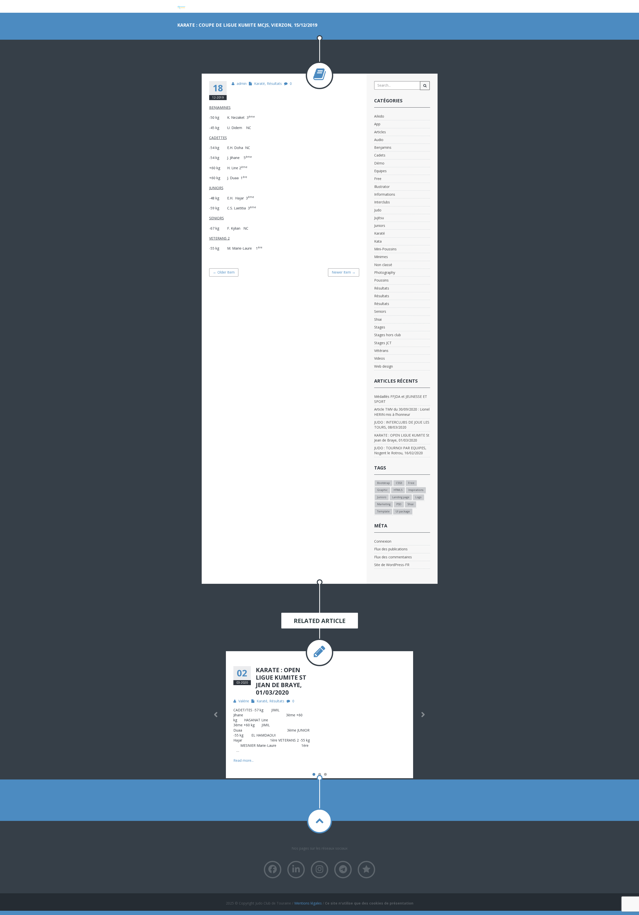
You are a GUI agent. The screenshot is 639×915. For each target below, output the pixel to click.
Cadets (379, 155)
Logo (418, 497)
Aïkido (379, 116)
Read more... (243, 760)
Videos (379, 358)
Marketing (383, 504)
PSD (398, 504)
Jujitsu (379, 217)
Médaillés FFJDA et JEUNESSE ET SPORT (400, 399)
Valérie (243, 701)
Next (423, 715)
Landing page (400, 497)
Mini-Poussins (385, 249)
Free (377, 178)
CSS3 (399, 483)
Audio (378, 139)
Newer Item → (343, 272)
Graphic (382, 490)
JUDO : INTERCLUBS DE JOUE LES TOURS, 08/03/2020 (401, 425)
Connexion (382, 541)
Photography (384, 272)
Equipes (380, 170)
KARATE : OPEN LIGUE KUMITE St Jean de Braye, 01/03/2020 (401, 438)
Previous (216, 715)
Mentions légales (308, 903)
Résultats (274, 83)
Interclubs (382, 202)
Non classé (383, 264)
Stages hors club (387, 334)
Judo (377, 210)
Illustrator (382, 186)
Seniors (380, 311)
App (377, 124)
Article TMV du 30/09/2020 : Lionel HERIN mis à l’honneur (402, 412)
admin (242, 83)
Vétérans (381, 350)
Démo (379, 163)
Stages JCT (383, 342)
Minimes (381, 256)
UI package (403, 511)
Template (383, 511)
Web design (383, 366)
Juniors (379, 225)
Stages (379, 327)
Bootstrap (383, 483)
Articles (380, 132)
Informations (384, 194)
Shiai (378, 319)
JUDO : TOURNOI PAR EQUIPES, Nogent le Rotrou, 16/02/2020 (400, 450)
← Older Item (224, 272)
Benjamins (382, 147)
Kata (378, 241)
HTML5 (398, 490)
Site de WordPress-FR (391, 564)
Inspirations (415, 490)
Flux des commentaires (393, 557)
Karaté (259, 83)
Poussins (381, 280)
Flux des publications (391, 549)
